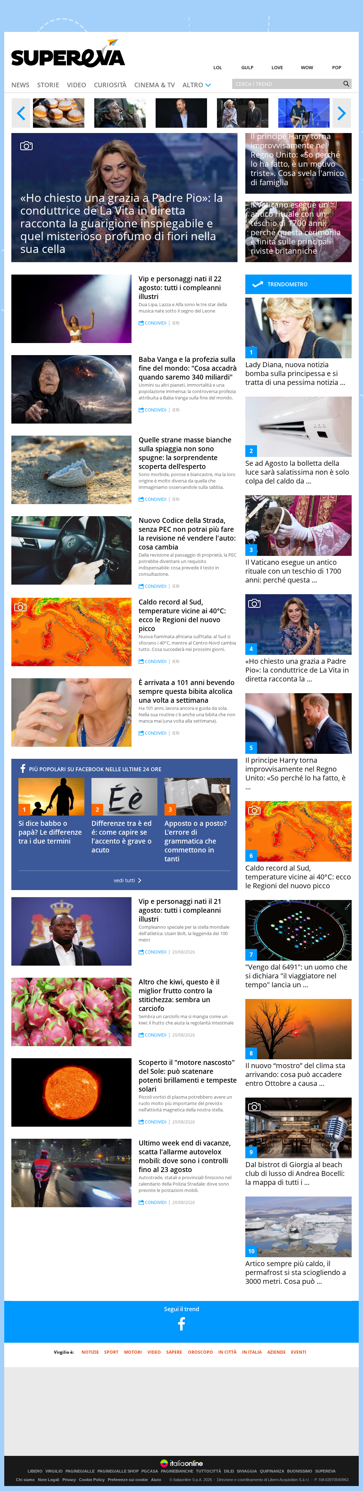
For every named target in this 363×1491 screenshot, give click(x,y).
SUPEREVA (325, 1471)
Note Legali (48, 1480)
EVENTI (298, 1352)
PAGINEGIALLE (80, 1471)
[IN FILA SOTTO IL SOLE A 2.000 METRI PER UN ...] (58, 113)
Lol (217, 67)
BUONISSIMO (299, 1471)
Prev (21, 113)
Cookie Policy (92, 1480)
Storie (48, 85)
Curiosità (110, 85)
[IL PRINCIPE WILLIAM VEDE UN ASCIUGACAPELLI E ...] (181, 113)
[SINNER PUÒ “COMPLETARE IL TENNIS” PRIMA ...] (304, 113)
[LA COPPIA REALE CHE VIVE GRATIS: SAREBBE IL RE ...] (242, 113)
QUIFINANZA (272, 1471)
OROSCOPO (200, 1352)
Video (76, 85)
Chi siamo (25, 1480)
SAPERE (174, 1352)
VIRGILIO (54, 1471)
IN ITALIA (252, 1352)
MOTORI (133, 1352)
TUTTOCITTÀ (208, 1471)
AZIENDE (276, 1352)
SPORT (111, 1352)
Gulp (247, 67)
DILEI (229, 1471)
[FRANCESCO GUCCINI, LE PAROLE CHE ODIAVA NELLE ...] (120, 113)
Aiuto (156, 1480)
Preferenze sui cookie (128, 1480)
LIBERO (35, 1471)
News (20, 85)
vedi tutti (124, 880)
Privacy (69, 1480)
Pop (336, 67)
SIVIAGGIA (247, 1471)
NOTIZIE (90, 1352)
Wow (307, 67)
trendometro (288, 284)
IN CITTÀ (227, 1352)
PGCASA (149, 1471)
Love (277, 67)
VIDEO (154, 1352)
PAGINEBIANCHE (177, 1471)
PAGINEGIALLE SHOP (118, 1471)
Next (342, 113)
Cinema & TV (154, 85)
